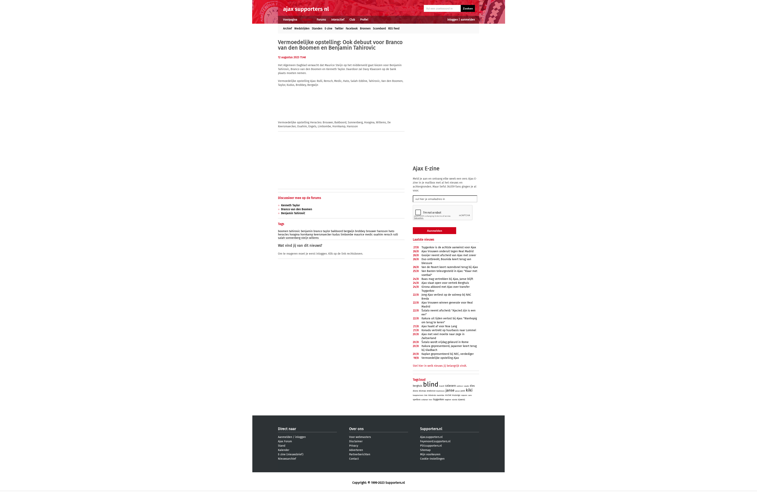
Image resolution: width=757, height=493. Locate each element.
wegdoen (448, 400)
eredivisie (431, 391)
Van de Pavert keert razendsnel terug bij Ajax (449, 267)
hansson (382, 231)
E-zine (328, 28)
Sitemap (425, 450)
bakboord (337, 231)
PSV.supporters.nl (431, 445)
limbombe (347, 234)
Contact (354, 458)
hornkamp (306, 234)
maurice (359, 234)
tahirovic (294, 231)
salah (281, 238)
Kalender (283, 450)
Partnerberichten (359, 454)
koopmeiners (418, 395)
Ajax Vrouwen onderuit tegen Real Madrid (447, 251)
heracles (283, 234)
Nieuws (307, 19)
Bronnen (365, 28)
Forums (321, 19)
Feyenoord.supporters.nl (435, 441)
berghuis (417, 385)
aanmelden (468, 19)
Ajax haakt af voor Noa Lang (439, 326)
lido (425, 395)
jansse (457, 391)
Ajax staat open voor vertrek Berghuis (445, 283)
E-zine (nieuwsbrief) (290, 454)
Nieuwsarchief (287, 458)
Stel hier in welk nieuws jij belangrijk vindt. (440, 365)
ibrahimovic (440, 391)
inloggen (452, 19)
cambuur (460, 386)
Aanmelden (285, 437)
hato (391, 231)
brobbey (360, 231)
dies (472, 385)
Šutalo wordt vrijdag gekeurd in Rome (445, 342)
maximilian (440, 395)
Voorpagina (290, 19)
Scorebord (379, 28)
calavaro (450, 385)
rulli (395, 234)
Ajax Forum (285, 441)
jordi (463, 391)
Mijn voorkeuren (430, 454)
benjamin (307, 231)
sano (470, 395)
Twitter (339, 28)
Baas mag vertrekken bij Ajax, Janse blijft (447, 279)
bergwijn (349, 231)
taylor (326, 231)
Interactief (337, 19)
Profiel (364, 19)
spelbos (416, 399)
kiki (469, 390)
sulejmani (424, 400)
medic (369, 234)
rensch (388, 234)
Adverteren (356, 450)
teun (430, 400)
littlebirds (432, 395)
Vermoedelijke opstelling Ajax (440, 358)
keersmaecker (323, 234)
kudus (336, 234)
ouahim (378, 234)
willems (314, 238)
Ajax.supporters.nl (431, 437)
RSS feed (393, 28)
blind (430, 384)
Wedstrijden (302, 28)
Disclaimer (356, 441)
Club (352, 19)
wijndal (454, 400)
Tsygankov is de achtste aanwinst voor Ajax (448, 247)
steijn (304, 238)
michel (448, 395)
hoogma (295, 234)
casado (466, 386)
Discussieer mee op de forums (299, 198)
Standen (317, 28)
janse (450, 390)
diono (415, 391)
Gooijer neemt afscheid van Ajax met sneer (448, 255)
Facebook (352, 28)
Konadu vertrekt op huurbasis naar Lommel (448, 330)
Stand (281, 445)
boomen (283, 231)
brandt (441, 386)
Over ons (356, 429)
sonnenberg (293, 238)
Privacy (353, 445)
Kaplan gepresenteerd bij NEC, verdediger (447, 354)
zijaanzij (461, 399)
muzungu (456, 395)
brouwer (371, 231)
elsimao (422, 391)
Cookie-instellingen (432, 458)
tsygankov (438, 399)
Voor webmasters (360, 437)
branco (317, 231)
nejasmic (464, 395)
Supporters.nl (431, 429)
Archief (287, 28)
